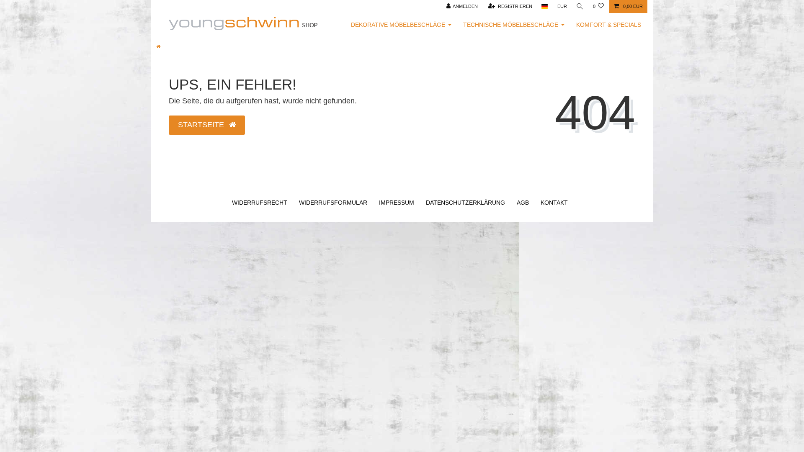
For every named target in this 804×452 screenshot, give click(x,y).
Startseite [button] (202, 125)
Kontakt (554, 202)
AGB (523, 202)
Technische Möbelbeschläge (510, 24)
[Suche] (580, 6)
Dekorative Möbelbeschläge (398, 24)
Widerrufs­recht (259, 202)
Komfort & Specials (608, 24)
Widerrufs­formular (333, 202)
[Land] (544, 6)
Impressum (396, 202)
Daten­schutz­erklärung (465, 202)
